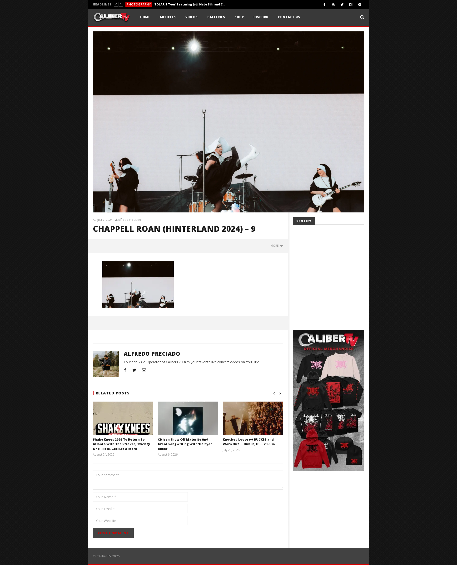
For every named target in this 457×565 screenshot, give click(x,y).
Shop (239, 17)
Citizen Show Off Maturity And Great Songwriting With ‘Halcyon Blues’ (185, 444)
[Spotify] (359, 4)
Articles (168, 17)
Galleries (216, 17)
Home (145, 17)
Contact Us (289, 17)
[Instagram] (351, 4)
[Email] (144, 370)
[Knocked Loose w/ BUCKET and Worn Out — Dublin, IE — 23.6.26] (253, 424)
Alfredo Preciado (129, 220)
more (275, 246)
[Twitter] (342, 4)
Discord (260, 17)
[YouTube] (333, 4)
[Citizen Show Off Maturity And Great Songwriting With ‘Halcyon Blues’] (188, 424)
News (131, 4)
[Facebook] (324, 4)
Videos (191, 17)
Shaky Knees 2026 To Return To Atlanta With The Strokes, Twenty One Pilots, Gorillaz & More (174, 4)
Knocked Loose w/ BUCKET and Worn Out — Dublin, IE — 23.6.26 (249, 441)
